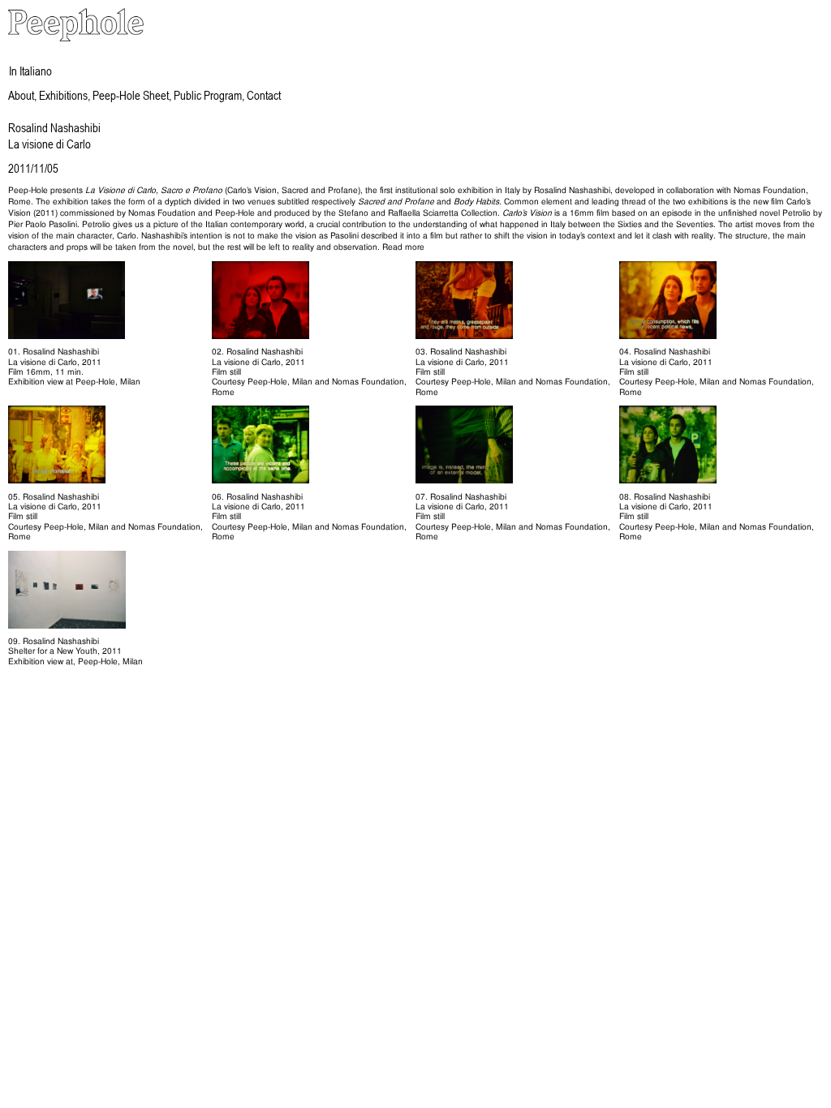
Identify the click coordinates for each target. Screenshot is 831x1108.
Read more (403, 247)
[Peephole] (76, 38)
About (21, 95)
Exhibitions (63, 95)
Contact (264, 95)
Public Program (208, 95)
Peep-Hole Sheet (131, 95)
